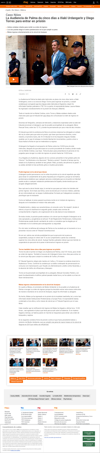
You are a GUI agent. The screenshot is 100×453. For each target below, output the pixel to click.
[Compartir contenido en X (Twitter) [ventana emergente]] (69, 93)
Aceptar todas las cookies (88, 433)
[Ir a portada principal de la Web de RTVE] (12, 408)
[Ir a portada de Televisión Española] (28, 408)
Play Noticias (68, 399)
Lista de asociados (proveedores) (52, 437)
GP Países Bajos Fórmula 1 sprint (38, 399)
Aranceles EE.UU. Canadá (29, 396)
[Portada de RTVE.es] (26, 2)
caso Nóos (47, 116)
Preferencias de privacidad (89, 444)
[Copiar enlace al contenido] (80, 93)
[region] (50, 439)
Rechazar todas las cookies (89, 439)
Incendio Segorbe (45, 396)
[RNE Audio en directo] (10, 2)
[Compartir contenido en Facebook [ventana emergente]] (65, 93)
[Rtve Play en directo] (7, 2)
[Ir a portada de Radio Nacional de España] (45, 408)
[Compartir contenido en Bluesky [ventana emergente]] (73, 93)
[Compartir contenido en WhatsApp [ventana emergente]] (76, 93)
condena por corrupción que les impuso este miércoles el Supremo (42, 104)
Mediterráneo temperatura (72, 396)
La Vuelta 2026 (57, 396)
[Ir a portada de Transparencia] (75, 408)
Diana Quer (86, 396)
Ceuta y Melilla (15, 396)
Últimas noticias (56, 399)
